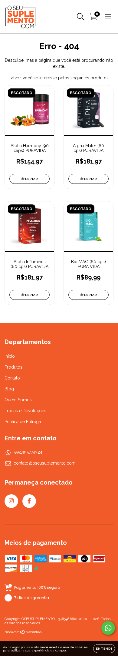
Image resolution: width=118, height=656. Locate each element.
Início (10, 356)
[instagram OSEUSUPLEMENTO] (11, 501)
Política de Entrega (23, 421)
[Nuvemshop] (23, 633)
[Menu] (107, 16)
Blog (9, 388)
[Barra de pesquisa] (80, 16)
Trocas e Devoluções (25, 410)
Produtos (13, 367)
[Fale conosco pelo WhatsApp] (108, 628)
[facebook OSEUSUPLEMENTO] (29, 501)
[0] (93, 18)
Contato (12, 378)
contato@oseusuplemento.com (45, 463)
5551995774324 (28, 452)
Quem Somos (18, 399)
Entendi (104, 648)
